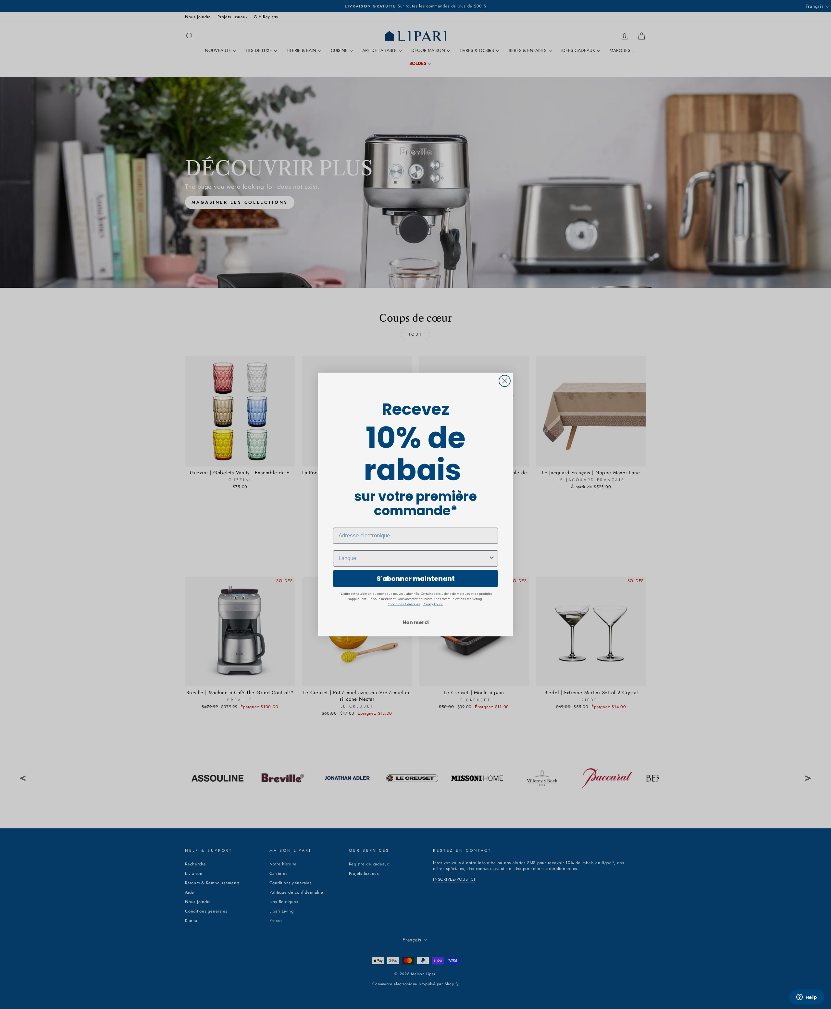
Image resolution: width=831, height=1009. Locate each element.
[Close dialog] (504, 381)
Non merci (416, 622)
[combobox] (414, 558)
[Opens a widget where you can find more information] (807, 998)
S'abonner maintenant (416, 578)
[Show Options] (492, 558)
